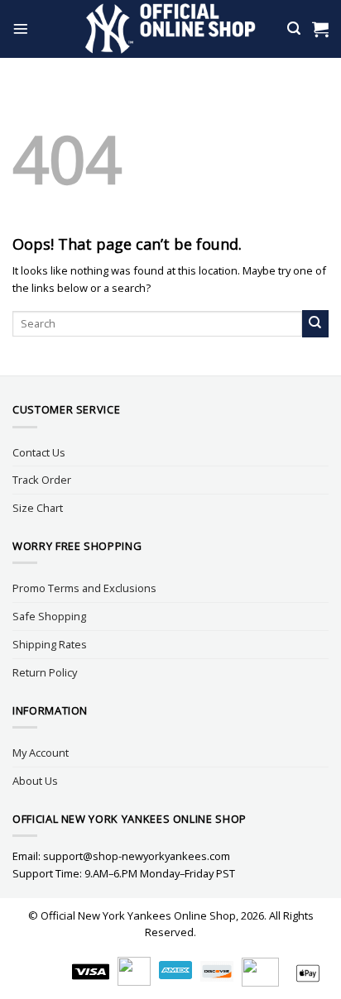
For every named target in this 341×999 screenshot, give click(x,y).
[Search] (293, 28)
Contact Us (38, 452)
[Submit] (315, 323)
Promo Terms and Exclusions (84, 588)
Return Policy (44, 672)
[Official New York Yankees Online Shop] (171, 29)
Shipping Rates (49, 644)
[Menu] (20, 29)
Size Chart (37, 507)
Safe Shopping (49, 616)
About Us (35, 780)
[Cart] (320, 29)
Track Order (41, 479)
